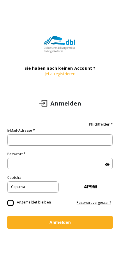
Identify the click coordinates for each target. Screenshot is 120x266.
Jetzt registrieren (60, 73)
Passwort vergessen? (94, 202)
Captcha (14, 177)
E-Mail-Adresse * (21, 130)
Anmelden (60, 222)
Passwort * (16, 153)
